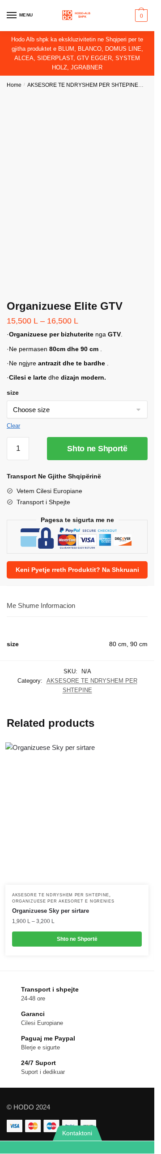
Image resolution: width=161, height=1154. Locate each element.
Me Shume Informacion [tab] (41, 605)
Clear (13, 425)
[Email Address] (64, 1147)
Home (14, 85)
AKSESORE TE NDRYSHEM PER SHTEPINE (82, 85)
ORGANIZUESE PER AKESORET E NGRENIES (63, 901)
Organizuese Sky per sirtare (50, 910)
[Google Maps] (90, 1147)
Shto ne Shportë (97, 448)
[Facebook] (116, 1147)
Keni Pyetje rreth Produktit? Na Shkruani (77, 569)
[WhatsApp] (13, 1147)
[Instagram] (142, 1147)
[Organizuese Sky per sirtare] (76, 813)
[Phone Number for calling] (39, 1147)
